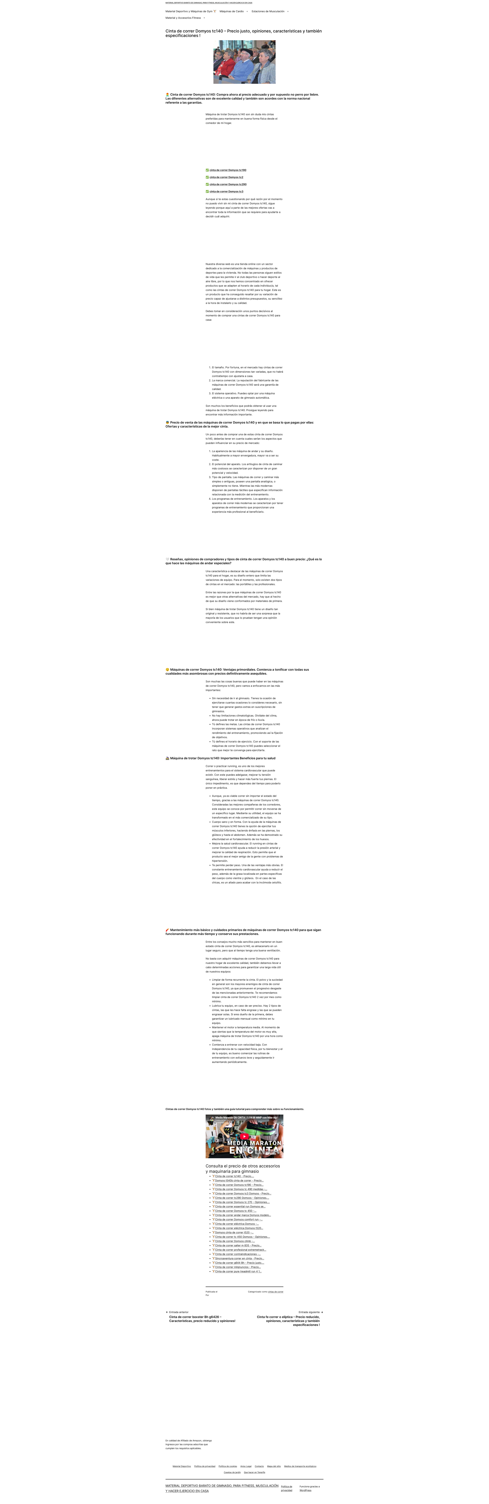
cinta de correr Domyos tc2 (226, 177)
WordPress (305, 1490)
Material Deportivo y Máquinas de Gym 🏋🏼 (191, 11)
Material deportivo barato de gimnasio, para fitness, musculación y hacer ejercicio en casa (209, 3)
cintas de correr (275, 1291)
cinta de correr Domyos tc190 (228, 170)
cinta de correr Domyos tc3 (226, 191)
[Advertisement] (244, 147)
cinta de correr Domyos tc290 (228, 184)
